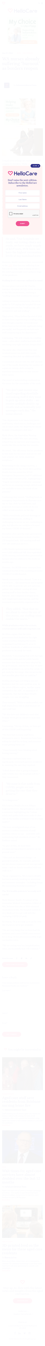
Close (35, 166)
